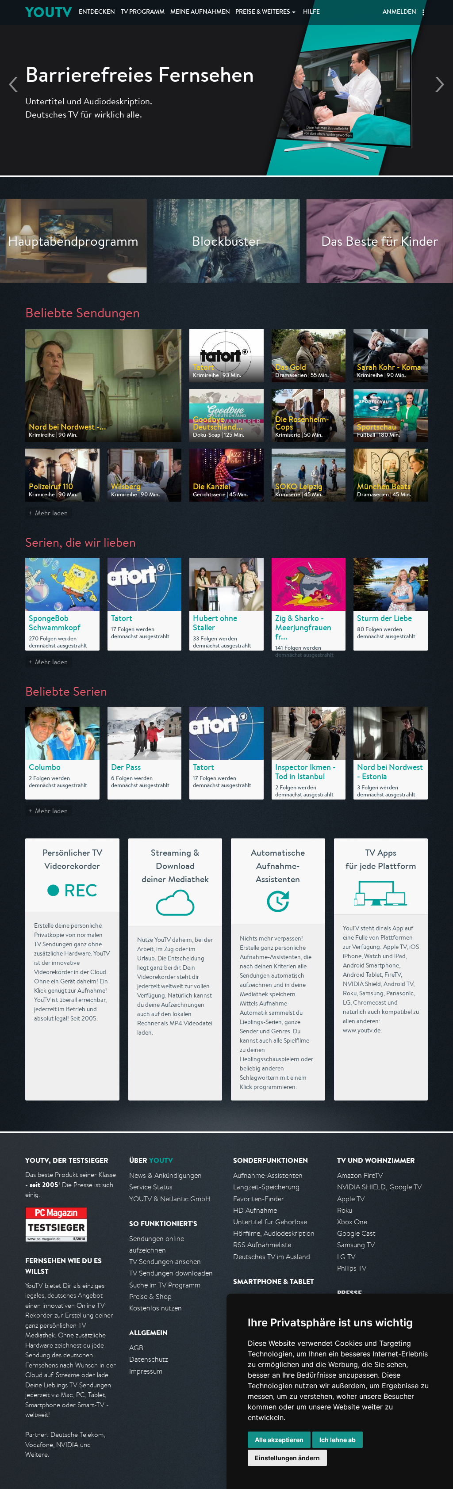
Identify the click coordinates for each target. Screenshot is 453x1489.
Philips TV (351, 1268)
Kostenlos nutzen (155, 1308)
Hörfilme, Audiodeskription (274, 1233)
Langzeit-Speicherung (266, 1187)
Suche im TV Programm (164, 1285)
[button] (423, 12)
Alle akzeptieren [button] (279, 1439)
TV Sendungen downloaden (171, 1273)
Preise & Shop (150, 1296)
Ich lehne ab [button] (337, 1439)
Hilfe (311, 12)
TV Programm (143, 12)
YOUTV (48, 12)
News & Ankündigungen (165, 1175)
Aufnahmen (200, 12)
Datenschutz (148, 1359)
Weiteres (262, 12)
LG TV (346, 1256)
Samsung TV (356, 1244)
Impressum (145, 1371)
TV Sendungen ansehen (165, 1261)
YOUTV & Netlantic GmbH (170, 1198)
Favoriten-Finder (258, 1198)
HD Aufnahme (255, 1210)
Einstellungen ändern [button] (287, 1458)
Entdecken (97, 12)
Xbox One (352, 1221)
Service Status (151, 1187)
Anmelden (399, 12)
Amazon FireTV (360, 1175)
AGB (136, 1347)
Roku (344, 1210)
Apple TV (351, 1198)
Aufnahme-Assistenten (268, 1175)
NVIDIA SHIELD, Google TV (379, 1187)
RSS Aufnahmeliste (262, 1244)
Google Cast (356, 1233)
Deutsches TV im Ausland (271, 1256)
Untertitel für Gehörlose (270, 1221)
